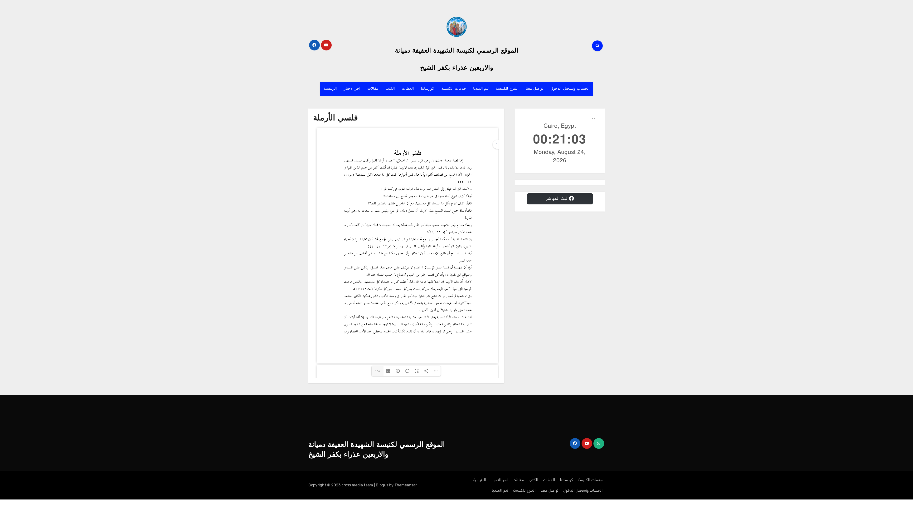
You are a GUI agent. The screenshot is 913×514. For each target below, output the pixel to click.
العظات (408, 89)
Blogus (382, 485)
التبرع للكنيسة (507, 89)
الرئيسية (330, 89)
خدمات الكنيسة (453, 89)
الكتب (390, 89)
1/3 (377, 371)
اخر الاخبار (352, 89)
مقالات (372, 89)
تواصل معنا (535, 89)
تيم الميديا (481, 89)
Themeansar (405, 485)
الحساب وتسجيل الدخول (569, 89)
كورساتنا (427, 89)
